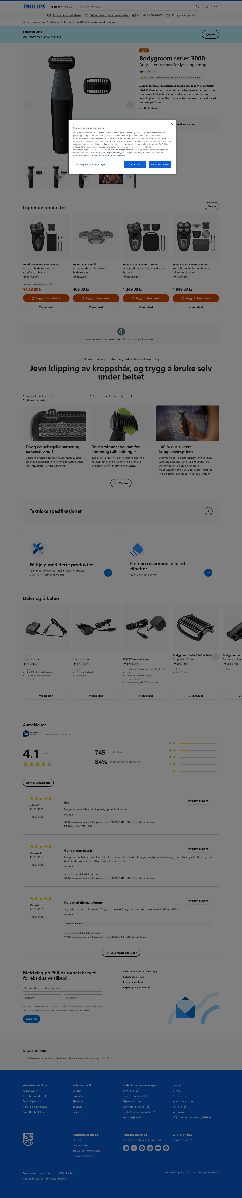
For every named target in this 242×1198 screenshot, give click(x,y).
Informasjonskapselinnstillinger (90, 164)
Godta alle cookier (160, 164)
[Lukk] (171, 123)
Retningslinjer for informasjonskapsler (108, 155)
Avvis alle (135, 164)
